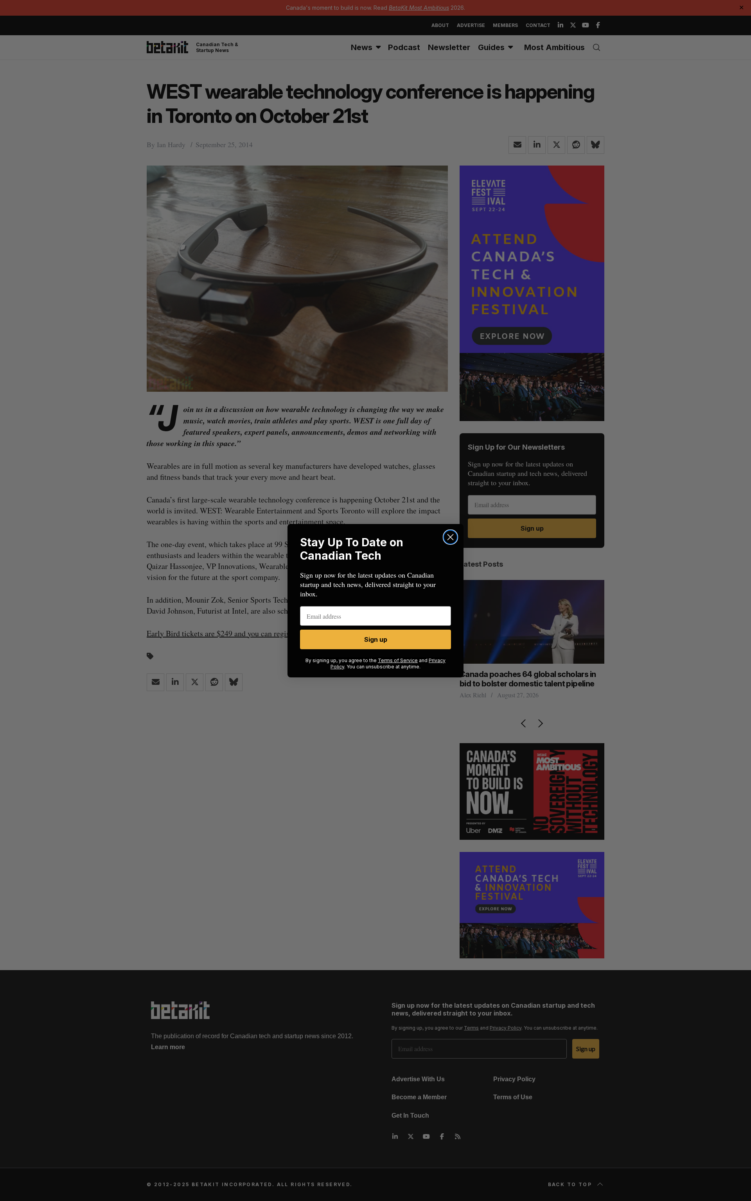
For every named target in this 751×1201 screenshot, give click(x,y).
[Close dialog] (450, 537)
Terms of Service (398, 660)
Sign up (375, 639)
